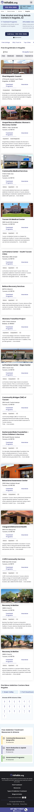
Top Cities (27, 42)
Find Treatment (17, 785)
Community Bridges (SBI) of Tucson (14, 398)
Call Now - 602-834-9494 (17, 34)
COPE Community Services (13, 559)
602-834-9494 (11, 7)
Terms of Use (16, 804)
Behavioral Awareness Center (15, 480)
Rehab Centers (11, 11)
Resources (17, 788)
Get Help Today (17, 809)
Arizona (20, 11)
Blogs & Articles (17, 794)
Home (2, 11)
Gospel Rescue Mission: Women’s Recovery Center (16, 123)
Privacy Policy (23, 804)
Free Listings (6, 42)
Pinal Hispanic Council (11, 76)
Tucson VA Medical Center (13, 219)
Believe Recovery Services (13, 286)
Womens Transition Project (13, 319)
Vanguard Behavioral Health (14, 527)
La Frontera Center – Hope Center (16, 365)
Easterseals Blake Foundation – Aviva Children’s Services (15, 433)
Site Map (9, 804)
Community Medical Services (14, 171)
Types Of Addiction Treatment (17, 791)
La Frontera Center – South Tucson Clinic (17, 253)
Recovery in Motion (10, 605)
